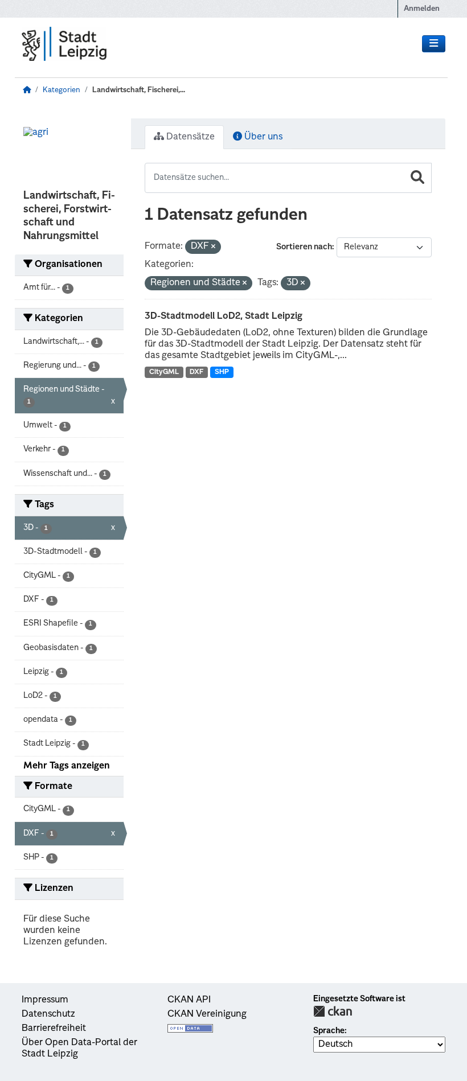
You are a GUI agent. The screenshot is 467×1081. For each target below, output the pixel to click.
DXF (196, 372)
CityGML (164, 372)
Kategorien (61, 90)
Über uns (262, 137)
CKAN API (189, 1000)
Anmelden (422, 9)
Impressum (45, 1000)
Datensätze (189, 137)
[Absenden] (417, 178)
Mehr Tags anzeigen (66, 766)
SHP (222, 372)
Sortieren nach (304, 247)
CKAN (332, 1011)
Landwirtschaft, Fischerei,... (138, 90)
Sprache (329, 1031)
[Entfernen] (213, 247)
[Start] (27, 90)
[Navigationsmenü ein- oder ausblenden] (433, 43)
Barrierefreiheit (54, 1028)
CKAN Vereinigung (207, 1014)
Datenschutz (48, 1014)
